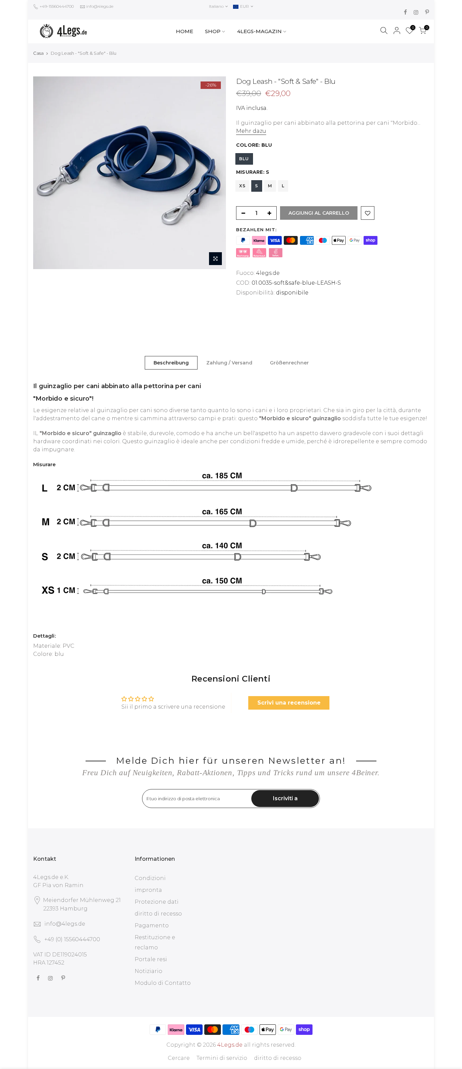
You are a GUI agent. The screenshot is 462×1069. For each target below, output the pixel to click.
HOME (184, 31)
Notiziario (148, 971)
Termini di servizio (222, 1058)
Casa (38, 53)
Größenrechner (289, 363)
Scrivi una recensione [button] (289, 702)
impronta (148, 890)
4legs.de (268, 273)
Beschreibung (171, 363)
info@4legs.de (99, 6)
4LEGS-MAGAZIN (259, 31)
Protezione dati (157, 902)
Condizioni (150, 878)
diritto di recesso (158, 913)
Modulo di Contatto (163, 983)
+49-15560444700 (56, 6)
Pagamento (152, 925)
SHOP (213, 31)
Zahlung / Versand (229, 363)
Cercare (179, 1058)
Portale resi (151, 959)
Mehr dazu (251, 131)
